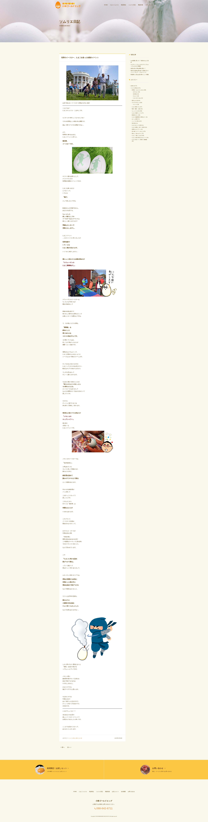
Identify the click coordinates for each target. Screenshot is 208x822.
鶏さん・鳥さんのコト (137, 133)
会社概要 (123, 791)
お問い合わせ (158, 768)
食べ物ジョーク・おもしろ (138, 131)
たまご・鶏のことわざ (137, 135)
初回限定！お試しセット (57, 768)
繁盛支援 (140, 5)
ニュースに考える (136, 121)
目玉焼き (135, 94)
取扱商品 (123, 5)
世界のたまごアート (136, 129)
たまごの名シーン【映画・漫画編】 (139, 139)
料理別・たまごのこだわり (138, 90)
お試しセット (149, 5)
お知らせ (133, 85)
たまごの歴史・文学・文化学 (138, 127)
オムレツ (135, 96)
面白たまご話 (79, 738)
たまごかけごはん (137, 98)
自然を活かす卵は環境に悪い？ (138, 68)
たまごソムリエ (114, 5)
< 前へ (63, 747)
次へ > (69, 747)
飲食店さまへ (135, 115)
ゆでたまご (135, 92)
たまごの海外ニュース (137, 113)
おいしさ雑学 (135, 119)
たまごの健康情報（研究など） (139, 117)
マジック (135, 104)
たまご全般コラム (136, 106)
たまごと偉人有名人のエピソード (139, 137)
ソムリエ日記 (132, 5)
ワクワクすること (136, 102)
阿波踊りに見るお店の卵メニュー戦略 (140, 74)
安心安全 (134, 123)
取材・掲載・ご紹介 (136, 108)
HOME (106, 5)
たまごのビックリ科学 (137, 125)
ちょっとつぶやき (136, 111)
